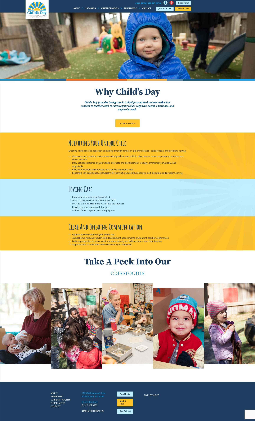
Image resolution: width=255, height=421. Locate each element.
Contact (146, 8)
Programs (90, 8)
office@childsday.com (93, 411)
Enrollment (130, 8)
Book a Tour (183, 8)
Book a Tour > (128, 123)
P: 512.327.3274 (89, 402)
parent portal (183, 3)
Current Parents (109, 8)
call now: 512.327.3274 (148, 3)
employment (151, 395)
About (76, 8)
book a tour (123, 402)
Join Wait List (165, 8)
